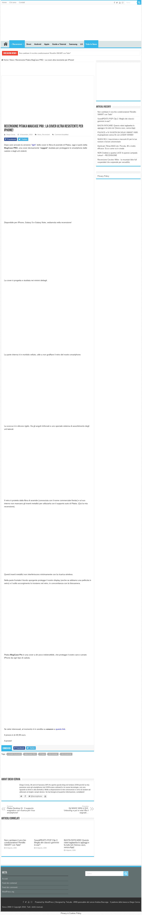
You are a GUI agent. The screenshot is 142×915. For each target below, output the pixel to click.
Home (4, 2)
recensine (53, 754)
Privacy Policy (103, 176)
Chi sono (12, 2)
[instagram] (122, 2)
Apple (46, 44)
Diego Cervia (10, 134)
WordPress (49, 902)
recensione (66, 754)
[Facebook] (114, 2)
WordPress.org (8, 892)
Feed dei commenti (9, 887)
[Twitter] (117, 2)
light (34, 145)
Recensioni (17, 44)
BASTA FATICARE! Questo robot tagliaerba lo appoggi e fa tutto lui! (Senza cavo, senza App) (76, 843)
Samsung (73, 44)
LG (81, 44)
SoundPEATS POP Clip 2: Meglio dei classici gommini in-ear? (46, 842)
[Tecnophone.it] (16, 22)
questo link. (61, 729)
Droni (28, 44)
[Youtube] (120, 2)
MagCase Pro (30, 754)
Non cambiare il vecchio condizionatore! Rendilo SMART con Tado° (45, 53)
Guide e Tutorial (59, 44)
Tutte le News (91, 44)
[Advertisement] (118, 81)
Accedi (5, 879)
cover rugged (14, 754)
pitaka (42, 754)
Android (37, 44)
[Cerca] (139, 2)
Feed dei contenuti (9, 883)
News (12, 60)
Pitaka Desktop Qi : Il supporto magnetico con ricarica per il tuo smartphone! (21, 809)
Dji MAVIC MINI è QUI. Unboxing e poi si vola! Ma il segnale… (76, 809)
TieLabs (69, 902)
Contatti (22, 2)
